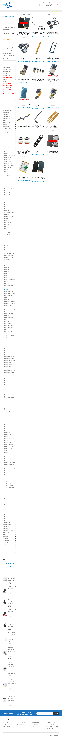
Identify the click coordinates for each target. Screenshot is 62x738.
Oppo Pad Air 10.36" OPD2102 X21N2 (9, 385)
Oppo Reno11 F (7, 413)
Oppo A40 (6, 190)
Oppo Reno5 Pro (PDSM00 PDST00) (9, 480)
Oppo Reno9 (6, 514)
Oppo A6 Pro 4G (7, 234)
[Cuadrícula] (56, 14)
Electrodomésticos (6, 75)
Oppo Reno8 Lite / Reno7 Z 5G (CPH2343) (9, 505)
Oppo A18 (6, 171)
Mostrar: (49, 14)
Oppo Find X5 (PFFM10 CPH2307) (8, 367)
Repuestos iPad (5, 124)
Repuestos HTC (5, 120)
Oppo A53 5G (6, 210)
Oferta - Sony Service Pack (7, 95)
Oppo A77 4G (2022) (7, 265)
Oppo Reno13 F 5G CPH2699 (9, 428)
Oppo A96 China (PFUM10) (9, 313)
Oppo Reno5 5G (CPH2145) (9, 470)
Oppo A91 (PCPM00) (20, 31)
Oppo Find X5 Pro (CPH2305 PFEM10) (9, 373)
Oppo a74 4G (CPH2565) (8, 255)
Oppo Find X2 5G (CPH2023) (9, 352)
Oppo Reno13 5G (7, 426)
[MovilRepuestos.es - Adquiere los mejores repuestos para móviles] (8, 5)
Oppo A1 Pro (6, 153)
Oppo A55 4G (6, 220)
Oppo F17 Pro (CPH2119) (8, 327)
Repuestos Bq (5, 114)
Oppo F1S (5, 333)
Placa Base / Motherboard (7, 102)
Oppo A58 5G (6, 228)
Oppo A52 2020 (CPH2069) (9, 206)
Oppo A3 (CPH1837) (7, 175)
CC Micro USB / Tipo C (20, 148)
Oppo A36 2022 (7, 183)
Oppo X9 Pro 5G (7, 522)
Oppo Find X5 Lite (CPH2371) (9, 370)
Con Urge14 (11, 16)
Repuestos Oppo (6, 149)
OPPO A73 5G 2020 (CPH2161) (9, 253)
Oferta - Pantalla (6, 89)
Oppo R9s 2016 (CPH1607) (9, 394)
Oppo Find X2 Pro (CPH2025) (9, 358)
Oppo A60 (6, 238)
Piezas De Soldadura (6, 100)
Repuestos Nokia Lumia (7, 145)
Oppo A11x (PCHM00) (8, 157)
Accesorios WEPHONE (7, 69)
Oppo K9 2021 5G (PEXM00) (9, 382)
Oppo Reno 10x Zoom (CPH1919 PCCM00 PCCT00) (9, 397)
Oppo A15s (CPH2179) (8, 163)
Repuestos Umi (5, 536)
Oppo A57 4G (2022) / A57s (9, 222)
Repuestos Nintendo (6, 140)
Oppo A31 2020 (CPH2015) (9, 177)
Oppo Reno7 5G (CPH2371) (9, 496)
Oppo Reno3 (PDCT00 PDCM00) (29, 174)
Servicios (4, 550)
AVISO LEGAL (5, 724)
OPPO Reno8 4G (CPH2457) (9, 500)
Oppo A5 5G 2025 (7, 200)
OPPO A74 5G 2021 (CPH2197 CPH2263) (9, 260)
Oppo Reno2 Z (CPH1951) (8, 446)
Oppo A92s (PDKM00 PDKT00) (9, 293)
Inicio (5, 11)
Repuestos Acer (5, 106)
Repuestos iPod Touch (7, 128)
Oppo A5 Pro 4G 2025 (8, 202)
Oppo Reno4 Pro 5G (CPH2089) (10, 462)
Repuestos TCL (5, 534)
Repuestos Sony (6, 532)
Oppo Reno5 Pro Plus (8, 483)
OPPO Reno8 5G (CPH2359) (9, 502)
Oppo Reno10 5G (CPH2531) (9, 406)
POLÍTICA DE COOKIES (7, 726)
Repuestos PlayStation (7, 524)
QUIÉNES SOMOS (6, 722)
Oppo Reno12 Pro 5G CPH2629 (9, 424)
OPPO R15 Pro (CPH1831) (9, 390)
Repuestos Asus (6, 112)
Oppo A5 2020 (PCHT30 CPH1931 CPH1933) (8, 195)
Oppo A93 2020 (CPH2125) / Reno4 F (9, 296)
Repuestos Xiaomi (6, 544)
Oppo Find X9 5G (7, 380)
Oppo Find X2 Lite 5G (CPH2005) (10, 354)
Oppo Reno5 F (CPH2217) (8, 472)
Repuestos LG (5, 132)
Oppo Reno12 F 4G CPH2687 (9, 417)
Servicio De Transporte (21, 722)
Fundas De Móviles (6, 77)
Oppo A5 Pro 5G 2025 (8, 204)
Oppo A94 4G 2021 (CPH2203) (9, 301)
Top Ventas (25, 11)
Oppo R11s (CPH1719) (8, 387)
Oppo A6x (6, 243)
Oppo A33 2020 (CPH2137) (9, 181)
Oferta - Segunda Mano (7, 93)
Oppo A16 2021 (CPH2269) (9, 165)
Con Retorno (5, 16)
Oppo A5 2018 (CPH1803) (8, 192)
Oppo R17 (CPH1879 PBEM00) (9, 392)
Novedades (9, 11)
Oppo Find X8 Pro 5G (8, 378)
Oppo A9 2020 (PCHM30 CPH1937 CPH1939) (8, 286)
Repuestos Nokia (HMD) (7, 143)
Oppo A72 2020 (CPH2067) (9, 247)
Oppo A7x (6, 277)
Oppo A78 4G (6, 269)
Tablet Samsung (6, 553)
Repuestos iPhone (6, 126)
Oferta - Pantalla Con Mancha (8, 91)
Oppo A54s (6, 218)
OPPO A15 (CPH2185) (8, 161)
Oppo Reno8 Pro (7, 507)
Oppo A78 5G (6, 271)
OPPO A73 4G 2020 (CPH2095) (9, 251)
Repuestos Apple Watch (7, 110)
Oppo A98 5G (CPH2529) (8, 317)
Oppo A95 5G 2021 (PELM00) (9, 309)
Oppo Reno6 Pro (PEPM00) (9, 491)
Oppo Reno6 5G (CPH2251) (9, 487)
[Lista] (58, 14)
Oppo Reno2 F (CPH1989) (8, 444)
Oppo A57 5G (6, 224)
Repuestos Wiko (6, 542)
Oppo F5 (5, 339)
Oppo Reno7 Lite (7, 498)
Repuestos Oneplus (6, 147)
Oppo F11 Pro (6, 321)
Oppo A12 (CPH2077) (8, 159)
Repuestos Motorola (6, 138)
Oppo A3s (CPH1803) (8, 188)
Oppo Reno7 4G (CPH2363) (9, 493)
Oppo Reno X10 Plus (7, 401)
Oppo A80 (6, 281)
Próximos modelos (6, 104)
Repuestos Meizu (6, 136)
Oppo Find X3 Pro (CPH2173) (9, 364)
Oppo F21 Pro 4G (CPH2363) (9, 335)
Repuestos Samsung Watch (8, 530)
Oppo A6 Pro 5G (7, 236)
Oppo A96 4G (6, 311)
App (48, 11)
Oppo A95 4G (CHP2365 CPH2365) (8, 306)
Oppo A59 (6, 230)
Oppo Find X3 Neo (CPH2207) (9, 362)
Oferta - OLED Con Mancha (8, 87)
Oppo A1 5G (6, 151)
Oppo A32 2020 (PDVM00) (9, 179)
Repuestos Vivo (5, 538)
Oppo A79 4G (6, 273)
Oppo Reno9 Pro (7, 516)
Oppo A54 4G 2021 (7, 214)
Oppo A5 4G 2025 (7, 197)
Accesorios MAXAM (6, 67)
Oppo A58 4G (6, 226)
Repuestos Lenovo (6, 130)
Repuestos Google (6, 118)
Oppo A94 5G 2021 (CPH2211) (9, 303)
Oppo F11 (5, 319)
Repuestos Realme (6, 526)
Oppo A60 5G (6, 240)
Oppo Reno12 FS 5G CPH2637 (9, 422)
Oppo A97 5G (6, 315)
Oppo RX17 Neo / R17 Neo (9, 518)
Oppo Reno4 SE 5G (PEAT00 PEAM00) (9, 465)
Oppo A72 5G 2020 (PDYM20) (9, 249)
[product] (38, 23)
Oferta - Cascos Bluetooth (7, 85)
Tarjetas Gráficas (6, 555)
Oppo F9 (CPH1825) (7, 343)
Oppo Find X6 (6, 376)
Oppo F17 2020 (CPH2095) (9, 325)
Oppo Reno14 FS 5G (7, 436)
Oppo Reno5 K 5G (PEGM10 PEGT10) (9, 475)
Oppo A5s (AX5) (7, 232)
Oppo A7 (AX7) (6, 245)
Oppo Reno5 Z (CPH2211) (8, 485)
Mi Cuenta (37, 11)
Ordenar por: (19, 14)
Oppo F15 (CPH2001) (27, 31)
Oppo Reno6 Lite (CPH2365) (9, 489)
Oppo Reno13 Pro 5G (8, 430)
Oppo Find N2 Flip (7, 348)
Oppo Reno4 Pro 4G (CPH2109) (10, 460)
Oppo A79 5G (6, 275)
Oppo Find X (6, 350)
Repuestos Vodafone (6, 540)
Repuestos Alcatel (6, 108)
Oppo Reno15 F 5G (7, 440)
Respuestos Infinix (6, 548)
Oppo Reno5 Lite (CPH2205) (9, 477)
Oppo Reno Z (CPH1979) (8, 403)
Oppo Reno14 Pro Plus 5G (8, 438)
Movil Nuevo (5, 81)
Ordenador (5, 97)
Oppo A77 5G (6, 267)
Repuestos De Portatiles (7, 116)
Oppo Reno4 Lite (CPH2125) (9, 458)
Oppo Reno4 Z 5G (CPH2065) (9, 468)
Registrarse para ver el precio (24, 39)
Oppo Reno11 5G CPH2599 (9, 411)
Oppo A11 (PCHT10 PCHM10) (9, 155)
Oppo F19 (5, 329)
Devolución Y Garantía (21, 724)
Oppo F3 (5, 337)
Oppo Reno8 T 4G (7, 509)
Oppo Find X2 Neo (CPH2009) (9, 356)
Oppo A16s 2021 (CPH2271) (9, 167)
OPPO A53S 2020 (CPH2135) (9, 212)
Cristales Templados (6, 73)
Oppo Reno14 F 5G (7, 434)
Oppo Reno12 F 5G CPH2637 (9, 420)
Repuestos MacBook (6, 134)
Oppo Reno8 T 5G (7, 512)
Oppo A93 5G (6, 299)
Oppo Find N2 (6, 346)
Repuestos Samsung (6, 528)
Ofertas (20, 11)
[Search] (37, 5)
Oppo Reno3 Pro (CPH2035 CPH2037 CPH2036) (9, 453)
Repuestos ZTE (5, 546)
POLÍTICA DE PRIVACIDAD (7, 729)
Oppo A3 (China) (7, 173)
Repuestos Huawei (6, 122)
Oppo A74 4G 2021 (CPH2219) (9, 257)
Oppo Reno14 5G (7, 432)
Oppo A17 (6, 169)
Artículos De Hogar (6, 71)
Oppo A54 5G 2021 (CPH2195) (9, 216)
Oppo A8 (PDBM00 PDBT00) (9, 279)
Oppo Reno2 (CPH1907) (8, 442)
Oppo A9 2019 (6, 283)
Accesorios (5, 65)
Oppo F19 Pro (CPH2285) (8, 331)
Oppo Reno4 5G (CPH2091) (9, 456)
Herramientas (5, 79)
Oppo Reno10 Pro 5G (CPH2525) (8, 408)
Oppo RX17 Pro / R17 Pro (8, 520)
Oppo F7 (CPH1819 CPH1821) (9, 341)
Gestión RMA (43, 11)
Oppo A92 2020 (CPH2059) (9, 291)
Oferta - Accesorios (6, 83)
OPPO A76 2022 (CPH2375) (9, 263)
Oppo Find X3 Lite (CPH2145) (9, 360)
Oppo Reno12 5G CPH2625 (9, 415)
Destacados (15, 11)
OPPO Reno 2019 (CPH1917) (9, 399)
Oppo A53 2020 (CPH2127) (9, 208)
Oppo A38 (6, 186)
